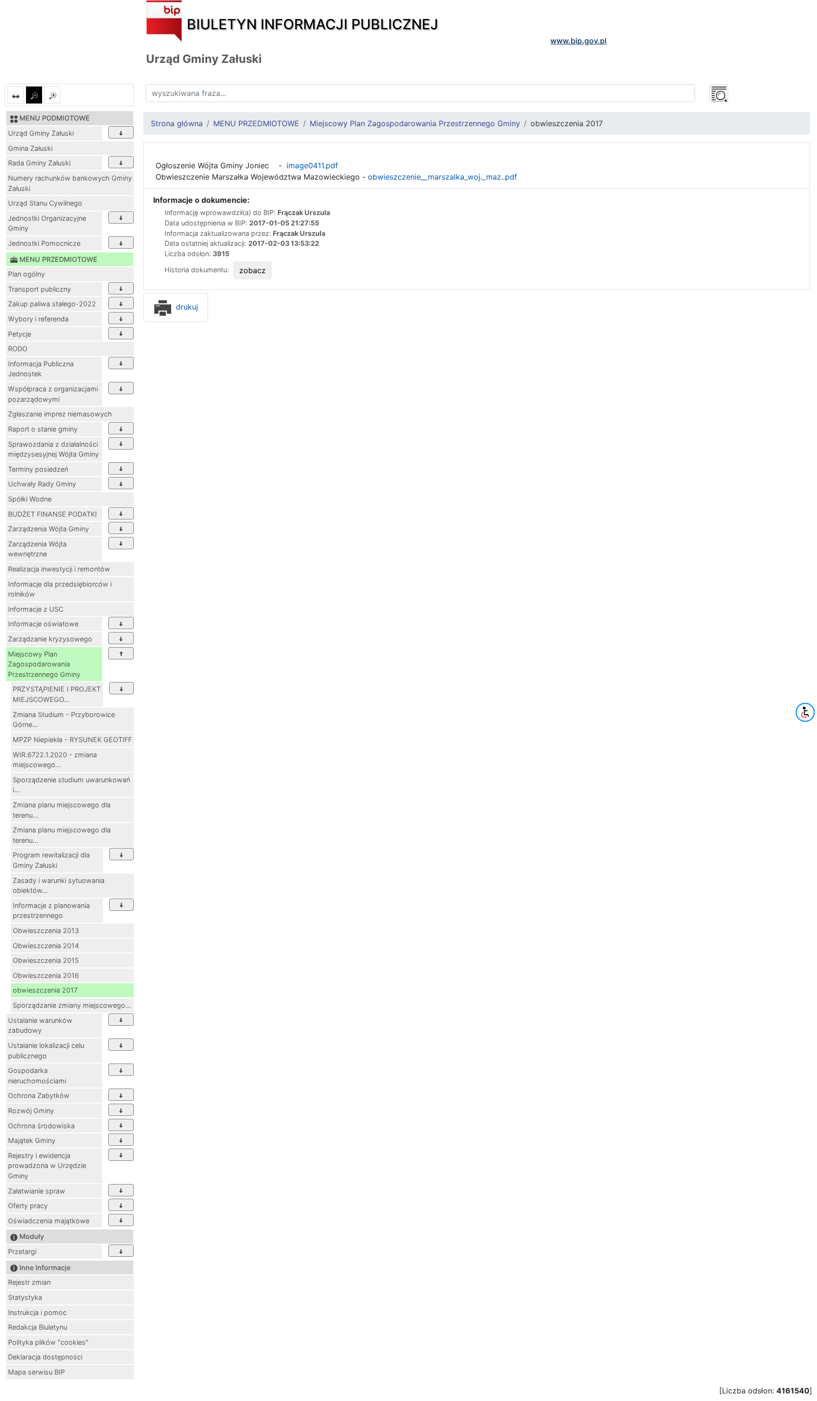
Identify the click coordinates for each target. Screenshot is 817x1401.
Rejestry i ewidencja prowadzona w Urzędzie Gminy (47, 1165)
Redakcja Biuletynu (37, 1327)
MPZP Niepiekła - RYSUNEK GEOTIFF (72, 739)
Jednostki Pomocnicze (44, 243)
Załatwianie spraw (36, 1191)
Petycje (19, 334)
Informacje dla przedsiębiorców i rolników (60, 589)
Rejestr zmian (29, 1282)
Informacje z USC (35, 609)
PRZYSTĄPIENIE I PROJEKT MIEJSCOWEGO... (57, 694)
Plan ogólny (26, 274)
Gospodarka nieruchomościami (37, 1075)
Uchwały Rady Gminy (42, 484)
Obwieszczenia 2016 (46, 975)
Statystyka (25, 1297)
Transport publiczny (39, 289)
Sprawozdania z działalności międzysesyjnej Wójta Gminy (53, 449)
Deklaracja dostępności (45, 1357)
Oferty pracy (28, 1206)
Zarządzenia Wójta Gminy (48, 529)
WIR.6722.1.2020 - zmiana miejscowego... (55, 760)
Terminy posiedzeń (38, 469)
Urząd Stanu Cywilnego (45, 203)
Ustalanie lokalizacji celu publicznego (46, 1050)
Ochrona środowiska (41, 1126)
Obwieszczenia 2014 (46, 946)
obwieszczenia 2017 (45, 990)
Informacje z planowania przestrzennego (51, 910)
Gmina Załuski (30, 148)
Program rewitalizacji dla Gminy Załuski (51, 860)
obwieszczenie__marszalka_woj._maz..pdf (442, 177)
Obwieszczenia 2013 (46, 930)
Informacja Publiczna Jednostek (41, 369)
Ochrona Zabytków (39, 1095)
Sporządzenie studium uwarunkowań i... (71, 785)
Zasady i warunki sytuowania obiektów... (58, 885)
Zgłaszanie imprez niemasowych (60, 414)
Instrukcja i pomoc (37, 1312)
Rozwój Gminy (31, 1111)
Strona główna (177, 123)
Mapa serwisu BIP (36, 1372)
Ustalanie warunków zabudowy (40, 1025)
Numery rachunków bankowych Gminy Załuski (70, 183)
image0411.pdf (311, 165)
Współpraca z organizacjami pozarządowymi (53, 394)
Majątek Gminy (31, 1140)
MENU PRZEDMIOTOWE (256, 123)
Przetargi (22, 1251)
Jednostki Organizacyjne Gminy (47, 223)
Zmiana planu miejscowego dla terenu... (62, 810)
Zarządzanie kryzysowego (50, 639)
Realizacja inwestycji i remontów (59, 569)
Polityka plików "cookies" (48, 1342)
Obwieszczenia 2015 (46, 960)
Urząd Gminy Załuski (41, 133)
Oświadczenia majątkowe (48, 1221)
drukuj (186, 306)
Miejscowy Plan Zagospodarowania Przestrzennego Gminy (44, 664)
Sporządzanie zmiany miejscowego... (72, 1005)
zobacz (252, 270)
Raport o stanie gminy (43, 429)
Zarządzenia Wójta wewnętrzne (37, 549)
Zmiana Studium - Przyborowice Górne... (64, 719)
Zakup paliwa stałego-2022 (52, 304)
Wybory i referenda (38, 319)
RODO (17, 349)
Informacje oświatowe (43, 624)
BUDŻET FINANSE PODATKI (52, 514)
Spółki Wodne (30, 499)
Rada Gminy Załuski (39, 163)
